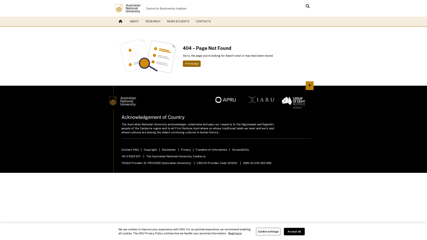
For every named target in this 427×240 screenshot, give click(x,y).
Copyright (150, 149)
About (134, 21)
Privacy (186, 149)
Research (153, 21)
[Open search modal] (307, 6)
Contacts (203, 21)
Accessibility (240, 149)
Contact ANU (130, 149)
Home (120, 21)
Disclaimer (169, 149)
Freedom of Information (211, 149)
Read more (235, 233)
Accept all (294, 231)
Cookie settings (268, 231)
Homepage (191, 63)
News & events (178, 21)
